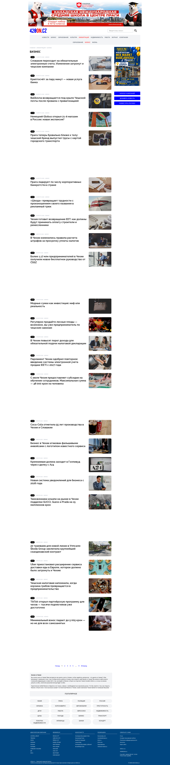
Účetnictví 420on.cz (102, 746)
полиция (81, 701)
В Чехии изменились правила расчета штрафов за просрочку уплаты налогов (54, 239)
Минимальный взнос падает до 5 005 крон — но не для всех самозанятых (57, 622)
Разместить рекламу (127, 103)
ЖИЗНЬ (94, 42)
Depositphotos (101, 744)
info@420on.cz (123, 751)
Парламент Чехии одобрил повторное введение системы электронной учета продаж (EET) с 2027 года (54, 362)
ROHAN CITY (56, 736)
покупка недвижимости (39, 722)
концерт (102, 721)
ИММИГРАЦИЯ (84, 37)
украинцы (60, 721)
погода (60, 716)
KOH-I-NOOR (56, 746)
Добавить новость (127, 98)
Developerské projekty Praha (82, 736)
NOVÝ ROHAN (56, 744)
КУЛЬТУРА (73, 37)
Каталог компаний (127, 93)
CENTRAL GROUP (34, 736)
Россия (102, 701)
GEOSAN (32, 744)
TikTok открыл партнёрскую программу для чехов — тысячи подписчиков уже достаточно (57, 604)
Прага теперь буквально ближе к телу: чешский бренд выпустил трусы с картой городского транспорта (55, 138)
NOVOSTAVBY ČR (79, 732)
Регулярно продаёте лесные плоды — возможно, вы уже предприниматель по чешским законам (55, 324)
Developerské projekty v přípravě (83, 744)
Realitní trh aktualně (80, 740)
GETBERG (32, 746)
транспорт (102, 716)
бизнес (81, 716)
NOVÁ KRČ (55, 748)
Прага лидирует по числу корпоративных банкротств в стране (55, 183)
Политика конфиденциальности (128, 740)
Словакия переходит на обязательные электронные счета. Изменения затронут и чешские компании (57, 63)
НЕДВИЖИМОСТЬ (97, 37)
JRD (31, 751)
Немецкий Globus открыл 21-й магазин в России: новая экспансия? (54, 118)
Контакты (122, 742)
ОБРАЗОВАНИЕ (63, 37)
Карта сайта (123, 744)
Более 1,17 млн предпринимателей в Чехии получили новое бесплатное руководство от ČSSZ (57, 259)
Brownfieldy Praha (79, 746)
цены (39, 716)
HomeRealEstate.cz (102, 738)
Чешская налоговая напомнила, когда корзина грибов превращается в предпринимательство (53, 586)
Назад (57, 666)
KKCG (31, 753)
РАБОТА (107, 37)
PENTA (32, 740)
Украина (39, 706)
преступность (102, 706)
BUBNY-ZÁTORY (57, 742)
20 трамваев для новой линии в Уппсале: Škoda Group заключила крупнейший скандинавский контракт (55, 548)
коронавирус (60, 706)
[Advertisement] (71, 161)
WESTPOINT (56, 753)
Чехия (39, 701)
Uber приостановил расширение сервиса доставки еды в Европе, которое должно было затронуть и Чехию (56, 567)
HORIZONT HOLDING (35, 748)
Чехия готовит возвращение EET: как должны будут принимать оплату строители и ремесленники (58, 222)
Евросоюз (81, 711)
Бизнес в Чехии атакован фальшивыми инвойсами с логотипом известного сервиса (57, 445)
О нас (121, 736)
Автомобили (81, 706)
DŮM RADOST (56, 755)
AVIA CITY (55, 751)
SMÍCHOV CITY (56, 738)
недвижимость (102, 711)
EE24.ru (99, 740)
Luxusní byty (78, 742)
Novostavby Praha (79, 738)
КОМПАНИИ (123, 37)
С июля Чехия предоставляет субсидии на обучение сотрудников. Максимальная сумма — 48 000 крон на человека (58, 380)
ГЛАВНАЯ (32, 48)
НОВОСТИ (45, 37)
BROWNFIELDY (56, 732)
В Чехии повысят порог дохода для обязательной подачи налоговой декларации (58, 342)
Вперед (84, 666)
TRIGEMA (32, 738)
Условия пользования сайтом (128, 738)
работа (60, 711)
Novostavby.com (102, 736)
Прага (60, 701)
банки (81, 721)
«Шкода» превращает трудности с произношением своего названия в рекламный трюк (52, 203)
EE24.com (100, 742)
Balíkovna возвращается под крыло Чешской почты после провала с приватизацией (57, 99)
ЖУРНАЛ (115, 37)
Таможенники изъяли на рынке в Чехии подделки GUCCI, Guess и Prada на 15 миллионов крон (54, 501)
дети (39, 711)
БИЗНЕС (53, 37)
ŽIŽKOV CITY (56, 740)
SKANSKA (32, 742)
